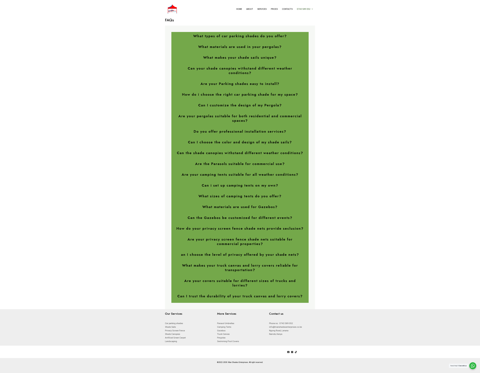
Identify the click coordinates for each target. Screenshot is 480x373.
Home (239, 9)
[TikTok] (296, 352)
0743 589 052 (303, 9)
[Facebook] (288, 352)
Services (262, 9)
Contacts (287, 9)
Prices (274, 9)
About (249, 9)
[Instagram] (292, 352)
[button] (311, 9)
